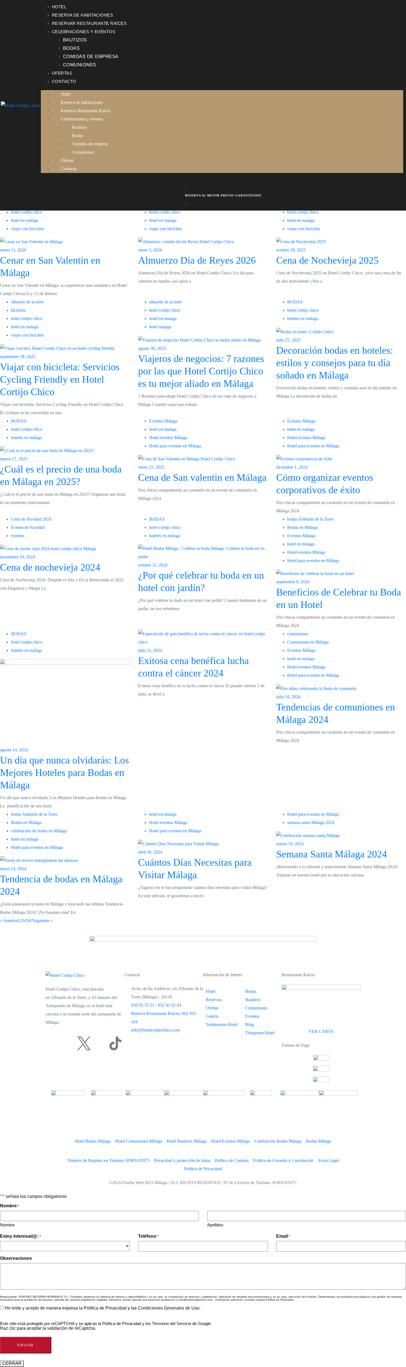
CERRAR (12, 1363)
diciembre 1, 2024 (292, 467)
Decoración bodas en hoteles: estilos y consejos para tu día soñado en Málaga (334, 363)
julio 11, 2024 (150, 650)
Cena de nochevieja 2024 (50, 567)
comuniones (297, 633)
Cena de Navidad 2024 (31, 519)
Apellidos (215, 1224)
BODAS (295, 302)
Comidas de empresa (90, 56)
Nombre (7, 1224)
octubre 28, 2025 (291, 250)
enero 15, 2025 (151, 467)
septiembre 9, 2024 (292, 581)
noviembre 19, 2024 (17, 557)
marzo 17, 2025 (13, 458)
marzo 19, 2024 (290, 843)
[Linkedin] (100, 1043)
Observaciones (16, 1258)
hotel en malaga (24, 220)
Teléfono (148, 1236)
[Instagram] (68, 1043)
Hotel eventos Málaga (168, 437)
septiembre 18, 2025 (17, 356)
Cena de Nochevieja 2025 (327, 260)
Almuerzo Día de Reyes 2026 (197, 260)
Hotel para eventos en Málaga (175, 446)
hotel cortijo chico (26, 212)
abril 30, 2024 (150, 852)
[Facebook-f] (52, 1043)
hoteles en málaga (302, 318)
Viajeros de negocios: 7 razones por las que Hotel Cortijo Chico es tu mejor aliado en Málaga (201, 371)
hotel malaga (160, 326)
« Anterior (9, 920)
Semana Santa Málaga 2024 (331, 854)
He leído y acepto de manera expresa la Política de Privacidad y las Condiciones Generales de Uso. (103, 1308)
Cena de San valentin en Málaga (202, 477)
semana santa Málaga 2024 (310, 822)
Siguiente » (43, 920)
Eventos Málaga (163, 421)
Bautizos (75, 40)
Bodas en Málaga (302, 527)
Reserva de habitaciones (82, 15)
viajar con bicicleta (27, 228)
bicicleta (18, 310)
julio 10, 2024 (288, 696)
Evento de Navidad (28, 527)
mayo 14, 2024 (13, 868)
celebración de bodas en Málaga (39, 830)
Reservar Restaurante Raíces (89, 23)
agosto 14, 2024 (14, 749)
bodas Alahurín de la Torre (310, 519)
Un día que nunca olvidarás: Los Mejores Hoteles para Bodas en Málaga (64, 773)
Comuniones (79, 64)
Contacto (64, 81)
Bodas (71, 48)
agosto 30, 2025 (152, 348)
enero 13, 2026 (13, 250)
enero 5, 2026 (150, 250)
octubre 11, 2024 (152, 565)
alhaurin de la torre (27, 302)
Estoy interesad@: (20, 1236)
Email (283, 1236)
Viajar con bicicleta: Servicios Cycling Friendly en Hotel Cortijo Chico (60, 379)
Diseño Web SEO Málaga (144, 1182)
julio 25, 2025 (288, 340)
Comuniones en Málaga (308, 642)
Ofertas (62, 73)
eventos (17, 535)
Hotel (59, 6)
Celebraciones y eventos (83, 31)
